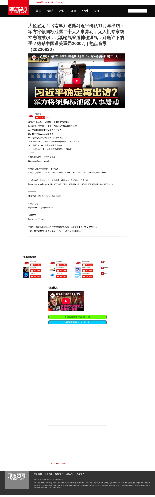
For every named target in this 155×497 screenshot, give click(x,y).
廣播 (97, 10)
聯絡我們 (80, 474)
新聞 (50, 10)
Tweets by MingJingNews (57, 463)
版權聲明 (59, 474)
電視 (62, 10)
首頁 (38, 10)
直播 (73, 10)
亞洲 (85, 10)
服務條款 (48, 474)
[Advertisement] (66, 343)
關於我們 (38, 474)
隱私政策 (70, 474)
